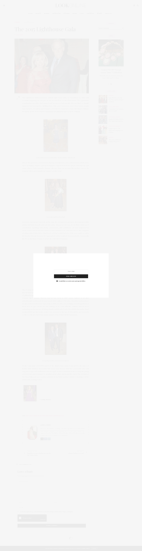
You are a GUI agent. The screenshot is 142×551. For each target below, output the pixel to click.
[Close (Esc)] (70, 276)
